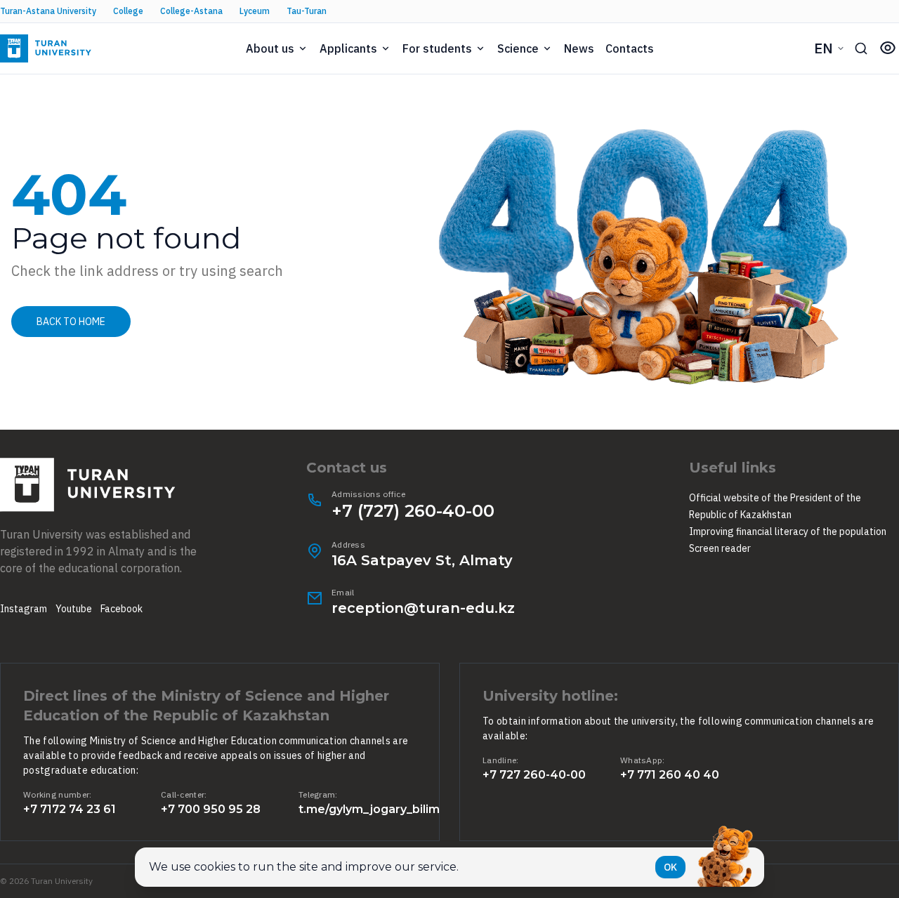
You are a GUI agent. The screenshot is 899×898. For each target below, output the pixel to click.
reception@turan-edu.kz (423, 608)
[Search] (861, 48)
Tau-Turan (307, 11)
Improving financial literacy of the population (787, 531)
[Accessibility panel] (888, 48)
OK (670, 867)
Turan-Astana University (48, 11)
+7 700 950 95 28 (211, 809)
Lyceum (254, 11)
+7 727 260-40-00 (534, 774)
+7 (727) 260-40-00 (413, 511)
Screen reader (720, 548)
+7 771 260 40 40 (669, 774)
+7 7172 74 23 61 (69, 809)
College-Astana (191, 11)
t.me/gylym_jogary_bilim (369, 809)
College (128, 11)
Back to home (71, 321)
